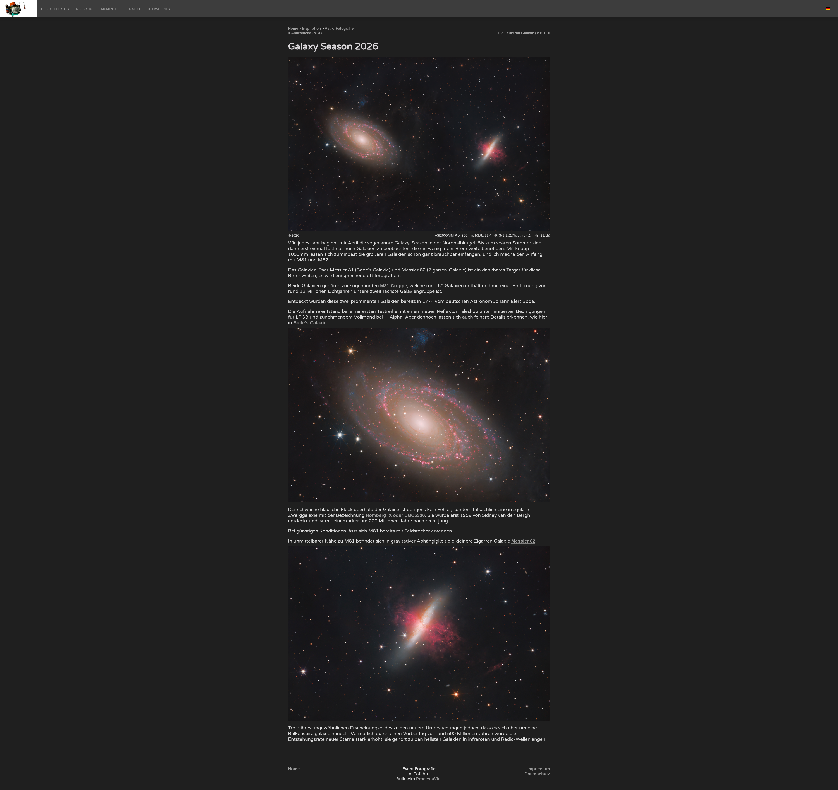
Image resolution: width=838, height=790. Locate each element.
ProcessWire (429, 778)
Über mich (131, 9)
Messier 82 (523, 541)
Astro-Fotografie (339, 28)
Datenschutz (537, 773)
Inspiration (85, 9)
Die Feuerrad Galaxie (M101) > (524, 33)
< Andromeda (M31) (305, 33)
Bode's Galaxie (309, 322)
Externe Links (158, 9)
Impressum (538, 768)
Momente (109, 9)
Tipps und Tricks (55, 9)
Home (293, 28)
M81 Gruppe (393, 285)
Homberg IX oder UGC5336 (395, 515)
